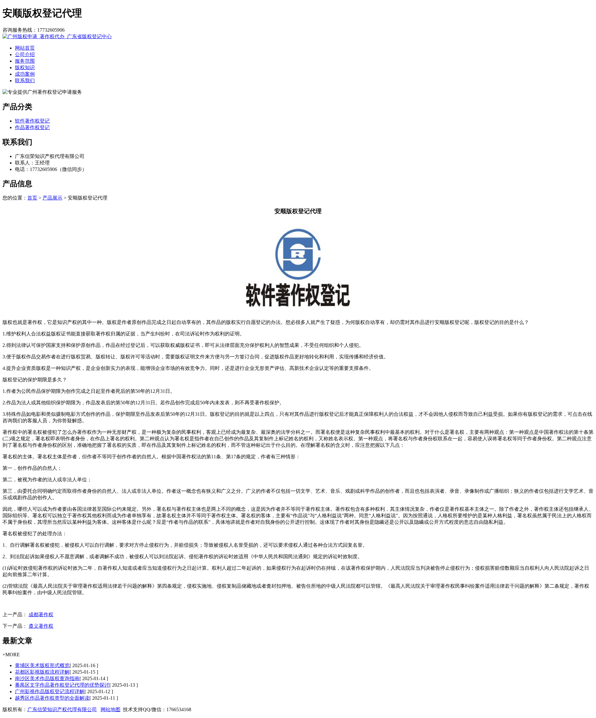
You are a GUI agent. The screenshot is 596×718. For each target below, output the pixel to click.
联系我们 (25, 80)
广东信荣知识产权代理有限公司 (62, 709)
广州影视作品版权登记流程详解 (49, 691)
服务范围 (25, 61)
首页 (32, 197)
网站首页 (25, 48)
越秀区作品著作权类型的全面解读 (52, 698)
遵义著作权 (41, 626)
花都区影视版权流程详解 (42, 672)
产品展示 (52, 197)
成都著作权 (41, 614)
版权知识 (25, 67)
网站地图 (110, 709)
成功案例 (25, 74)
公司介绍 (25, 54)
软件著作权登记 (32, 120)
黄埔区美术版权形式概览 (42, 665)
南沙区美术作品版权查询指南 (47, 678)
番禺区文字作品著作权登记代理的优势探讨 (62, 685)
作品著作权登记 (32, 127)
